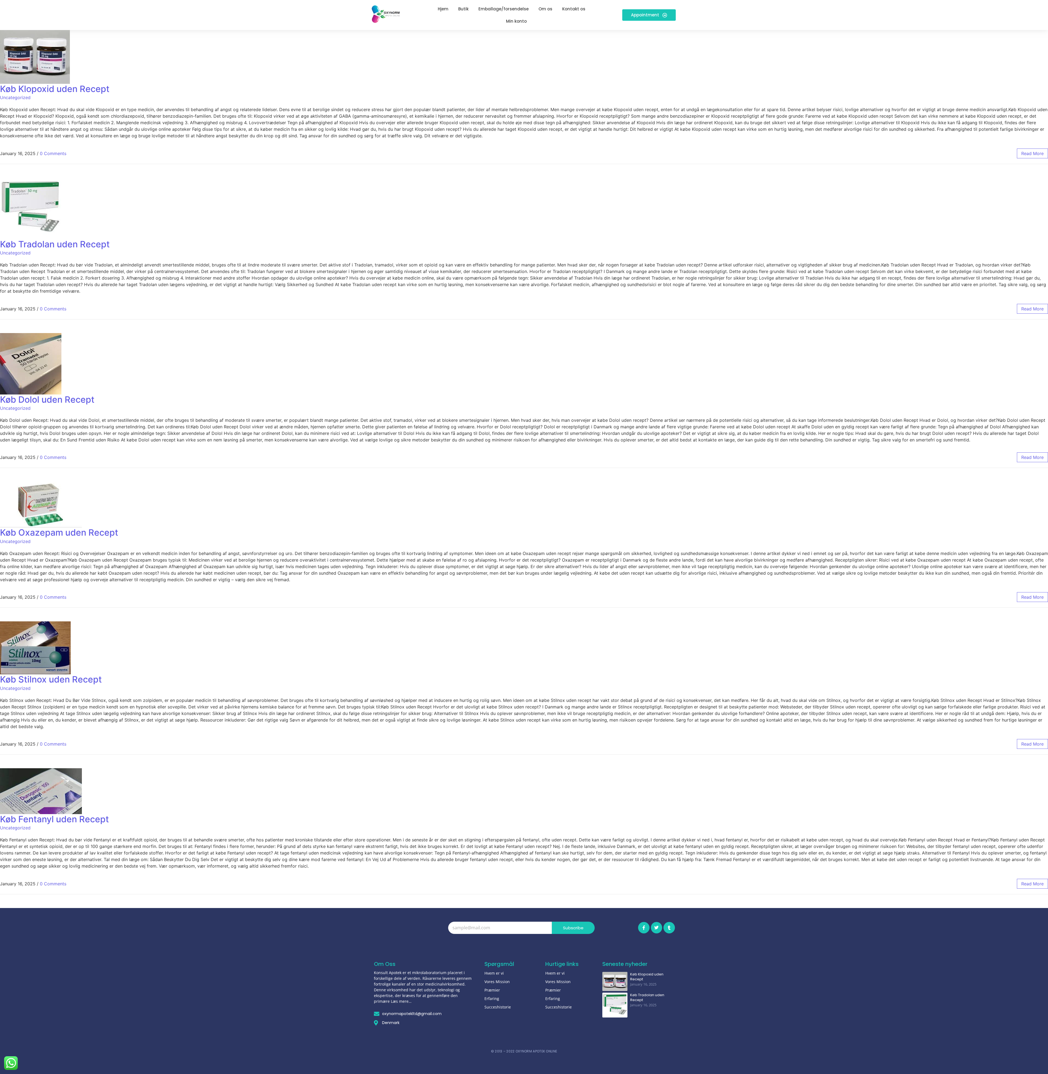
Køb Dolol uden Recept (47, 399)
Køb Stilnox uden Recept (51, 679)
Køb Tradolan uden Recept (55, 244)
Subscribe (573, 928)
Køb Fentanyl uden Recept (54, 819)
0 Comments (53, 153)
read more (1032, 153)
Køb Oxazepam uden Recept (59, 532)
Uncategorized (15, 97)
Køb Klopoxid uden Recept (54, 89)
